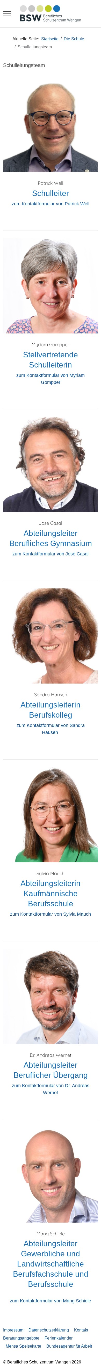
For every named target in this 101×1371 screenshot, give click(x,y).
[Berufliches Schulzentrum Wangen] (50, 13)
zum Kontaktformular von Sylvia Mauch (50, 914)
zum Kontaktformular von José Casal (50, 553)
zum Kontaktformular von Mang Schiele (50, 1300)
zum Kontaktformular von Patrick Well (50, 203)
